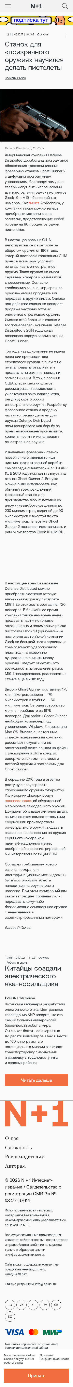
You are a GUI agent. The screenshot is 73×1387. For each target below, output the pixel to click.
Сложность (18, 1147)
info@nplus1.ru (45, 1284)
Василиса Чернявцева (20, 997)
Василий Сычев (15, 78)
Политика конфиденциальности (54, 1357)
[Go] (8, 6)
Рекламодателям (25, 1157)
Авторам (15, 1166)
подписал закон (18, 800)
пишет (34, 203)
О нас (11, 1138)
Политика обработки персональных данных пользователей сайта (31, 1346)
